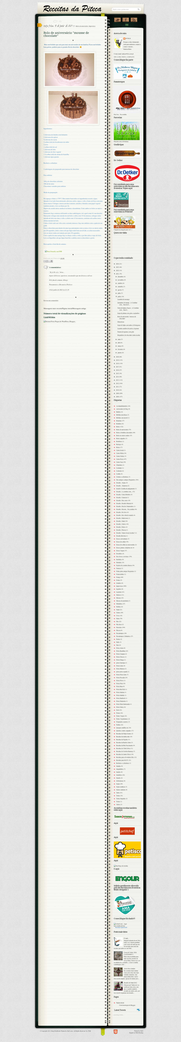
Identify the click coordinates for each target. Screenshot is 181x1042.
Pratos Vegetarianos (122, 719)
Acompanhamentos (121, 406)
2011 (117, 387)
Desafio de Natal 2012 (130, 983)
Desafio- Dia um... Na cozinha (125, 509)
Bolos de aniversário (82, 26)
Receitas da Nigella (121, 739)
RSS (134, 19)
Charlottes (119, 465)
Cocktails (119, 468)
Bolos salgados (120, 438)
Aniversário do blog (122, 409)
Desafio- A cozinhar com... (124, 491)
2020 (117, 357)
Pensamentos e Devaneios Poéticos (60, 284)
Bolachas (119, 421)
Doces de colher (121, 542)
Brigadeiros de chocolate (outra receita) (128, 335)
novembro (121, 280)
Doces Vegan (120, 551)
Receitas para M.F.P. (122, 760)
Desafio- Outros (121, 524)
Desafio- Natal (120, 521)
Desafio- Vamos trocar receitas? (125, 533)
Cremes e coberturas (122, 477)
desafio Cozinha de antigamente (125, 489)
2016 (117, 370)
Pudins (118, 725)
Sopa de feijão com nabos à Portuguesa (128, 325)
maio (119, 339)
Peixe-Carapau (120, 654)
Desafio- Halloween (122, 518)
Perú (117, 710)
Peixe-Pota (119, 683)
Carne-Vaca (119, 462)
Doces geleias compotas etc (124, 548)
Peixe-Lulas (119, 666)
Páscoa (118, 630)
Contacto (127, 25)
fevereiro (120, 349)
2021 (117, 274)
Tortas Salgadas (120, 798)
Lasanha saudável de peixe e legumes (128, 328)
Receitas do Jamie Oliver (123, 754)
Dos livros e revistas (122, 556)
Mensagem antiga (79, 308)
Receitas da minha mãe (122, 736)
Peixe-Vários (120, 707)
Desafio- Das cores (121, 500)
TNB (89, 1031)
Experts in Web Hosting (136, 1033)
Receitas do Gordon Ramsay (124, 751)
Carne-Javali (119, 450)
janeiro (120, 352)
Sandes (118, 772)
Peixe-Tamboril (120, 698)
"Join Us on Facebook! (126, 19)
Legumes (119, 592)
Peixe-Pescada (120, 677)
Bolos (118, 427)
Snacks (118, 778)
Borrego (118, 444)
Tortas (118, 796)
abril (119, 343)
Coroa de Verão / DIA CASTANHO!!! (130, 953)
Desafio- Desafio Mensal (123, 503)
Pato (117, 645)
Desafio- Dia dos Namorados (124, 506)
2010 (117, 390)
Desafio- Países (120, 527)
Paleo (117, 618)
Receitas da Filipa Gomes (123, 734)
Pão (117, 621)
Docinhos (119, 553)
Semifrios (119, 775)
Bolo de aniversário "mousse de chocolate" (126, 317)
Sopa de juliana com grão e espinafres (128, 313)
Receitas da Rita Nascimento (124, 745)
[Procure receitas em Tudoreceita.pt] (121, 866)
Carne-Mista (119, 453)
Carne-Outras (120, 456)
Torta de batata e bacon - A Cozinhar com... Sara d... (128, 309)
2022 (117, 270)
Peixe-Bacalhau (120, 651)
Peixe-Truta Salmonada (123, 704)
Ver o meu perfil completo (124, 57)
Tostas (118, 801)
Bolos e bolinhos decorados (124, 432)
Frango (118, 577)
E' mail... (126, 938)
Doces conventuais (121, 539)
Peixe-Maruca (120, 669)
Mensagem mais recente (53, 308)
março (120, 346)
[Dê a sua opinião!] (47, 261)
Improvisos (92, 26)
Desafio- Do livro (121, 512)
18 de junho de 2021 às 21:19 (59, 290)
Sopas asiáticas (120, 787)
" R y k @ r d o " (54, 272)
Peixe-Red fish (120, 689)
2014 (117, 377)
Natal (117, 610)
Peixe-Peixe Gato (121, 674)
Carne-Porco (120, 459)
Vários (118, 804)
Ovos (117, 615)
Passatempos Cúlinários (123, 636)
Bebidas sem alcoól (121, 418)
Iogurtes (118, 589)
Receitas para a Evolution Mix (125, 757)
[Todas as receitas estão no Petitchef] (127, 834)
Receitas (117, 927)
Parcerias (119, 627)
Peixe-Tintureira (120, 701)
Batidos (118, 412)
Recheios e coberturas (122, 763)
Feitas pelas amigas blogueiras (125, 571)
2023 (117, 267)
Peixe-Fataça (120, 660)
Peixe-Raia (119, 686)
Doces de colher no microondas (125, 545)
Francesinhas (120, 574)
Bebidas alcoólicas (121, 415)
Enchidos (119, 559)
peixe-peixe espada (121, 672)
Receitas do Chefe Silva (123, 748)
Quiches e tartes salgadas (123, 731)
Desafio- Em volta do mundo (124, 515)
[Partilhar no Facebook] (51, 261)
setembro (120, 286)
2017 (117, 367)
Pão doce (119, 624)
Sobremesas (119, 781)
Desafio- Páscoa (121, 530)
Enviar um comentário (51, 300)
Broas (118, 447)
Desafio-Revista (121, 536)
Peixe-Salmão (120, 695)
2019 (117, 360)
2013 (117, 380)
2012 (117, 383)
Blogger (133, 1005)
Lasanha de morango (123, 299)
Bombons (119, 441)
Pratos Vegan (120, 716)
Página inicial (67, 308)
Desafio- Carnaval (121, 497)
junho (119, 296)
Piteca (128, 38)
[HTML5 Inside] (115, 1031)
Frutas (118, 580)
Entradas (118, 562)
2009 (117, 393)
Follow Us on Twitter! (117, 19)
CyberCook (124, 927)
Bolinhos (119, 424)
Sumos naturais (120, 790)
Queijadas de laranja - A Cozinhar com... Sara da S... (127, 304)
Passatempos (120, 633)
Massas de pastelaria (122, 601)
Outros (118, 612)
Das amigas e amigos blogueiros (125, 480)
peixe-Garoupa (120, 663)
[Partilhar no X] (49, 261)
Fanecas (118, 568)
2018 (117, 363)
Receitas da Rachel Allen (123, 742)
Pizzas (118, 713)
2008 (117, 397)
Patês (117, 642)
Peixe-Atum (119, 648)
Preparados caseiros (122, 722)
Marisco (118, 595)
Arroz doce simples (129, 968)
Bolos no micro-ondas (122, 435)
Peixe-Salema (120, 692)
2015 (117, 373)
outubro (120, 283)
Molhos (118, 607)
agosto (120, 290)
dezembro (121, 276)
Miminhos (119, 604)
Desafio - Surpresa (121, 486)
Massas (118, 598)
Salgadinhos (119, 769)
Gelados (118, 583)
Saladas (118, 766)
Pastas (118, 639)
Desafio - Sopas (121, 483)
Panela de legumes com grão (125, 332)
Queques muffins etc (122, 728)
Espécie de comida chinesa (124, 565)
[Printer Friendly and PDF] (53, 251)
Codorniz (119, 471)
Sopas (118, 784)
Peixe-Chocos (120, 657)
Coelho (118, 474)
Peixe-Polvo (119, 680)
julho (119, 293)
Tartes (118, 793)
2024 (117, 264)
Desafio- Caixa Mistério (123, 494)
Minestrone (120, 322)
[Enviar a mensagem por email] (44, 261)
